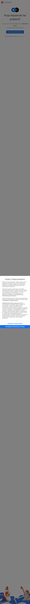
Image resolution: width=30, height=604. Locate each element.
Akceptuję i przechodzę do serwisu (15, 326)
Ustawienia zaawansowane (15, 323)
